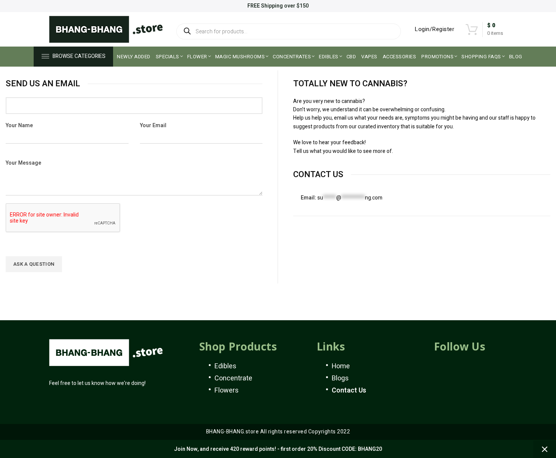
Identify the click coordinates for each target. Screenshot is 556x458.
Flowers (226, 390)
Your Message (23, 163)
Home (341, 366)
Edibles (225, 366)
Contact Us (349, 390)
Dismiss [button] (544, 449)
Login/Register (434, 29)
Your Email (153, 125)
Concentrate (233, 378)
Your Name (19, 125)
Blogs (340, 378)
